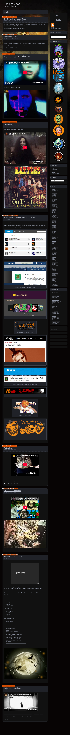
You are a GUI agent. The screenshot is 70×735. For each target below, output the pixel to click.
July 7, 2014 (12, 685)
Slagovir (53, 172)
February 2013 (54, 280)
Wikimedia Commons (10, 628)
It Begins (53, 168)
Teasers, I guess (55, 170)
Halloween (18, 20)
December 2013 (55, 273)
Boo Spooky (54, 293)
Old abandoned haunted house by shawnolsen (16, 643)
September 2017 (55, 230)
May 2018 (54, 222)
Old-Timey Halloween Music (15, 19)
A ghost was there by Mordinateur (13, 635)
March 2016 (54, 243)
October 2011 (54, 284)
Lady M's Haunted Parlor (56, 305)
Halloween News (55, 303)
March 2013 (54, 279)
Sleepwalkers (54, 169)
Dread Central (54, 297)
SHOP (58, 15)
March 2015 (54, 258)
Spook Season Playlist (13, 557)
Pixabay (7, 630)
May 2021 (54, 212)
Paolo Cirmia (61, 327)
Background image (54, 327)
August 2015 (54, 252)
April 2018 (54, 223)
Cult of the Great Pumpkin (56, 295)
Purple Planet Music (8, 608)
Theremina (36, 714)
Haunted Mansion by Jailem (12, 631)
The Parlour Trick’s (21, 716)
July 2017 (54, 232)
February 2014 (54, 271)
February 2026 (54, 189)
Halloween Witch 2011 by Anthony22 (13, 640)
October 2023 (54, 204)
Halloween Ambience (12, 37)
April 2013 (54, 278)
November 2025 (55, 190)
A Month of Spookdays (11, 20)
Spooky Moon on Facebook (56, 28)
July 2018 (54, 220)
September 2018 (55, 217)
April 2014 (54, 270)
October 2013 (54, 275)
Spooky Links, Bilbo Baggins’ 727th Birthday (21, 217)
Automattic (45, 730)
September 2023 (55, 205)
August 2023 (54, 206)
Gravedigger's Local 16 (56, 301)
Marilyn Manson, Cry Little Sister (17, 56)
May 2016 (54, 241)
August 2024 (54, 199)
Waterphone (8, 448)
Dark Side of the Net (55, 296)
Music (22, 20)
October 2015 (54, 249)
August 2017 (54, 231)
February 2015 (54, 259)
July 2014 (54, 268)
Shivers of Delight (55, 313)
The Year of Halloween (56, 321)
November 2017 (55, 227)
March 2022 (54, 210)
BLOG (58, 20)
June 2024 (54, 201)
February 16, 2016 (13, 445)
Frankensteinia (54, 298)
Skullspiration (54, 314)
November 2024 (55, 195)
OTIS (53, 307)
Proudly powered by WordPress (28, 730)
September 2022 (55, 207)
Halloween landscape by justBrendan (14, 634)
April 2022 (54, 209)
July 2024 (54, 200)
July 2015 (54, 253)
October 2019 (54, 215)
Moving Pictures (10, 57)
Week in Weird (54, 323)
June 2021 (54, 211)
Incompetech (6, 599)
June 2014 (54, 269)
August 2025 (54, 193)
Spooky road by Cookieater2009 (13, 638)
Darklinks (7, 719)
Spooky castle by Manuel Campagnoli (14, 637)
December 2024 (55, 194)
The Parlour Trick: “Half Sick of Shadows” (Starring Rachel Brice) (18, 714)
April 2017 (54, 236)
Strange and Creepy (55, 317)
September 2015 (55, 250)
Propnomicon (54, 308)
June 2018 (54, 221)
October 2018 (54, 216)
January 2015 (54, 260)
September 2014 (55, 265)
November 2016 (55, 237)
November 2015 (55, 248)
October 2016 (54, 238)
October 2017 (54, 228)
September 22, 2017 (14, 215)
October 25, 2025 (13, 34)
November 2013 (55, 274)
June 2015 (54, 254)
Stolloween (54, 316)
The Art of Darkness (55, 318)
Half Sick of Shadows (12, 688)
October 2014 (54, 264)
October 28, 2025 (13, 16)
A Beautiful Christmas (12, 491)
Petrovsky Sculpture (55, 173)
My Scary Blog (54, 306)
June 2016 (54, 239)
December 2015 (55, 247)
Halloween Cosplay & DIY (57, 302)
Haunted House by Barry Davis (12, 633)
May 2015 (54, 255)
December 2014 (55, 262)
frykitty (7, 16)
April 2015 (54, 257)
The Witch (8, 124)
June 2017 (54, 233)
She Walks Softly (55, 311)
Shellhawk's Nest (55, 312)
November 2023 (55, 202)
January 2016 (54, 246)
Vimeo (41, 714)
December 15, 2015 (13, 488)
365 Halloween (55, 292)
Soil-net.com (8, 641)
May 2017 (54, 234)
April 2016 (54, 242)
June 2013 (54, 276)
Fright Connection (55, 300)
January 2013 (54, 281)
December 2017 (55, 226)
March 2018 (54, 225)
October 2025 (54, 191)
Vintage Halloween (55, 322)
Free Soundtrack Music (9, 618)
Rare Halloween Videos (56, 309)
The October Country (56, 319)
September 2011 (55, 285)
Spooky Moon (12, 3)
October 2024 (54, 196)
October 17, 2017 (13, 122)
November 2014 (55, 263)
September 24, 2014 (14, 554)
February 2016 (54, 244)
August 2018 (54, 218)
